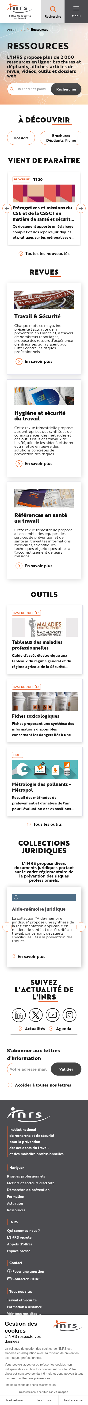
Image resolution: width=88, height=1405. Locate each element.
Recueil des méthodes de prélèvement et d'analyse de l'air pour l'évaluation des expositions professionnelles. (41, 806)
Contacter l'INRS (26, 1278)
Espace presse (18, 1250)
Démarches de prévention (28, 1189)
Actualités (15, 1203)
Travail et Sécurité (22, 1300)
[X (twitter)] (36, 1015)
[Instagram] (69, 1015)
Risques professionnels (26, 1176)
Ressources (16, 1210)
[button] (7, 208)
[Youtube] (53, 1015)
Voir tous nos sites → (24, 1313)
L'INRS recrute (19, 1237)
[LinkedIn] (19, 1015)
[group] (21, 138)
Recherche (53, 16)
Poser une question (28, 1271)
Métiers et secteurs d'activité (30, 1182)
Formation (15, 1196)
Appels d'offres (19, 1244)
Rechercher (66, 89)
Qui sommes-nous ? (23, 1230)
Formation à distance (24, 1306)
